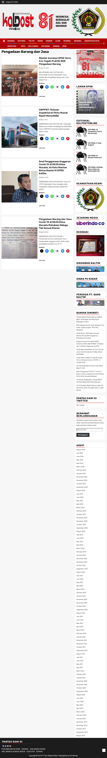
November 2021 (81, 644)
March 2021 (80, 671)
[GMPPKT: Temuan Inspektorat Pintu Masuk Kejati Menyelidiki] (19, 132)
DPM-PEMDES (33, 46)
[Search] (104, 44)
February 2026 (81, 470)
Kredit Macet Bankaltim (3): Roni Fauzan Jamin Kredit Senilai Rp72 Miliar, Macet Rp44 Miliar (90, 352)
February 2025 (81, 511)
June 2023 (79, 579)
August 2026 (80, 450)
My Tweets (80, 405)
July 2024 (79, 535)
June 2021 (79, 661)
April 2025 (79, 504)
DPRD (23, 46)
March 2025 (80, 508)
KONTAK (39, 752)
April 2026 (79, 463)
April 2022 (79, 627)
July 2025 (79, 494)
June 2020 (79, 701)
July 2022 (79, 616)
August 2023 (80, 572)
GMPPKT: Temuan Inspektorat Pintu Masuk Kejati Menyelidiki (53, 112)
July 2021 (79, 657)
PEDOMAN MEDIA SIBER (11, 749)
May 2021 (79, 664)
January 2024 (81, 555)
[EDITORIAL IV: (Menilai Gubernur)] (81, 156)
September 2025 (82, 487)
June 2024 (79, 538)
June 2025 (79, 497)
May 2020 (79, 705)
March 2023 (80, 589)
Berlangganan (83, 435)
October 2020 (81, 688)
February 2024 (81, 552)
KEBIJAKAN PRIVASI (37, 749)
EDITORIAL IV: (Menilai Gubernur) (95, 156)
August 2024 (80, 531)
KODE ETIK (31, 752)
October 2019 (81, 729)
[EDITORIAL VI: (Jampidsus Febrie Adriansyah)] (81, 131)
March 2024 (80, 548)
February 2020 (81, 715)
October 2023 (81, 565)
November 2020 (81, 685)
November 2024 (81, 521)
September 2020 (82, 691)
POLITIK (31, 41)
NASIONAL (78, 41)
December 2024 (81, 518)
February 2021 (81, 674)
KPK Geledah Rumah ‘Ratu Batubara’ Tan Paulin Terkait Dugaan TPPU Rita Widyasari (90, 327)
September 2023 (82, 569)
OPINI (64, 46)
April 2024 (79, 545)
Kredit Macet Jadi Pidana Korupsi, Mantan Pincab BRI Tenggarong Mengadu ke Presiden (87, 335)
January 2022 (81, 637)
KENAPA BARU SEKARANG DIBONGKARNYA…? (87, 105)
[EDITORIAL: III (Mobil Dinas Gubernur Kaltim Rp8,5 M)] (81, 169)
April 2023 (79, 586)
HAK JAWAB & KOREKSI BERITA (13, 752)
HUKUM (40, 41)
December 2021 (81, 640)
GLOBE (57, 41)
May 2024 (79, 542)
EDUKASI (56, 46)
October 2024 (81, 524)
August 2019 (80, 736)
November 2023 (81, 562)
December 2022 (81, 599)
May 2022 (79, 623)
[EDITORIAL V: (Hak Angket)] (81, 144)
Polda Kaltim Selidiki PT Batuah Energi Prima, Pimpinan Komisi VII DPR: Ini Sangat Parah (89, 360)
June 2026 (79, 456)
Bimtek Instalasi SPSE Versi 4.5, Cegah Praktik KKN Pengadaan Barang (55, 61)
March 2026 (80, 467)
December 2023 (81, 559)
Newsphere (63, 756)
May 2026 (79, 460)
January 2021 (81, 678)
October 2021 (81, 647)
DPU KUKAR (45, 46)
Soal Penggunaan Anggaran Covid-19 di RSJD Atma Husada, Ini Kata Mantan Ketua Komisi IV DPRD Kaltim (55, 167)
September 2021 (82, 650)
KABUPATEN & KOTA (92, 41)
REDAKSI (25, 749)
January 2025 (81, 514)
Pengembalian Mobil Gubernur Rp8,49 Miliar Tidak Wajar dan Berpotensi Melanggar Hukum (89, 319)
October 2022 (81, 606)
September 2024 (82, 528)
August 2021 (80, 654)
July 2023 (79, 576)
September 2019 (82, 732)
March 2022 (80, 630)
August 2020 (80, 695)
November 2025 (81, 480)
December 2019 (81, 722)
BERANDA (11, 41)
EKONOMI (49, 41)
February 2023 (81, 593)
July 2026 (79, 453)
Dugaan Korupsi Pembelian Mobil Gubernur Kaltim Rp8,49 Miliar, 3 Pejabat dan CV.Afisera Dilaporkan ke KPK (89, 344)
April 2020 (79, 708)
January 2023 (81, 596)
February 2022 (81, 633)
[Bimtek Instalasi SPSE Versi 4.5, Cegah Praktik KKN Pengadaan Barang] (19, 80)
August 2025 (80, 490)
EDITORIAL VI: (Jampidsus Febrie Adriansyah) (95, 131)
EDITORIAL (22, 41)
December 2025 (81, 477)
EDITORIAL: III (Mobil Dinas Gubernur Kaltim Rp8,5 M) (95, 169)
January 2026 (81, 473)
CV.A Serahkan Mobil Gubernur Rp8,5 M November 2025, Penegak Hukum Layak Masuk (89, 387)
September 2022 (82, 610)
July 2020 (79, 698)
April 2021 (79, 667)
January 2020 (81, 719)
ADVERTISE (11, 46)
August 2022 (80, 613)
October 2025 (81, 484)
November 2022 (81, 603)
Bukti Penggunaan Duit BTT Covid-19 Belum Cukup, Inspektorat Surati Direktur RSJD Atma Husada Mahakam (90, 374)
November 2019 (81, 725)
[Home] (4, 41)
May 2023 (79, 582)
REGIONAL (67, 41)
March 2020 (80, 712)
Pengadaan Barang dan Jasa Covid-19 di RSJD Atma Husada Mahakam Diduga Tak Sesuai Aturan (55, 224)
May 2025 (79, 501)
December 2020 (81, 681)
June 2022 (79, 620)
